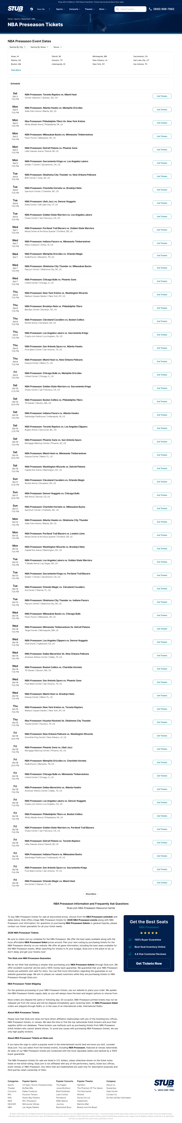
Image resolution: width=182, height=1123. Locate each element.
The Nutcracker (84, 1091)
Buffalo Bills (27, 1088)
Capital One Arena (33, 470)
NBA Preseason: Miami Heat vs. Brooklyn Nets (49, 694)
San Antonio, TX (140, 64)
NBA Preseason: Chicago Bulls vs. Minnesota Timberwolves (57, 774)
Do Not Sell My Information (118, 1097)
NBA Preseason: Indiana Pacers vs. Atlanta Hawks (52, 413)
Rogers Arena (31, 430)
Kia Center (30, 590)
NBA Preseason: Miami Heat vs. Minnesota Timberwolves (55, 453)
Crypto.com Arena (33, 336)
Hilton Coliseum (32, 245)
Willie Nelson (62, 1101)
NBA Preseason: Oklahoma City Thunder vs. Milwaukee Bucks (58, 266)
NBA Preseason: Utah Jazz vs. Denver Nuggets (50, 201)
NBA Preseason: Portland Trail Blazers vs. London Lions (55, 533)
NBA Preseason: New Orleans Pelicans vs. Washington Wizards (59, 734)
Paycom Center (32, 269)
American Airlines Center (36, 657)
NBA (33, 19)
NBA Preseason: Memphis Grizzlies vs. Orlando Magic (54, 254)
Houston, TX (57, 60)
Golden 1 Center (32, 164)
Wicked (80, 1094)
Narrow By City (16, 47)
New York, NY (99, 64)
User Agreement (79, 1114)
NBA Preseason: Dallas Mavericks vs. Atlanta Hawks (53, 787)
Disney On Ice (83, 1097)
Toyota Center (31, 724)
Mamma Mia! (83, 1104)
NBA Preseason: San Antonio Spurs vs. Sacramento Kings (56, 867)
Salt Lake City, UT (141, 60)
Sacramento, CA (140, 56)
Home (10, 19)
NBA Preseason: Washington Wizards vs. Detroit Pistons (55, 466)
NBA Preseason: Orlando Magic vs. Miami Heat (50, 881)
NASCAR (12, 1104)
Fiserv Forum (31, 138)
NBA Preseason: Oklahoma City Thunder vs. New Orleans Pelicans (60, 174)
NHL (10, 1097)
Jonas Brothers (63, 1088)
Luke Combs (62, 1094)
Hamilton (81, 1085)
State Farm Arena (33, 111)
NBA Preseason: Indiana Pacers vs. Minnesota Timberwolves (57, 241)
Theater (89, 9)
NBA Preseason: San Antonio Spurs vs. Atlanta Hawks (53, 346)
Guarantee (111, 1088)
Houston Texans (30, 1094)
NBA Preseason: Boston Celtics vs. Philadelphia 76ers (53, 400)
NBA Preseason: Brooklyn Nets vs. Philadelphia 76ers (53, 306)
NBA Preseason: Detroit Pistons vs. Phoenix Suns (51, 148)
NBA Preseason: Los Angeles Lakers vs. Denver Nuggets (55, 801)
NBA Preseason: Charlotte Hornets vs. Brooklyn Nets (53, 188)
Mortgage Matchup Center (37, 443)
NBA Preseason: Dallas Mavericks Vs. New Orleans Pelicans (57, 653)
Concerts (73, 9)
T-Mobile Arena (32, 563)
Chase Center (31, 218)
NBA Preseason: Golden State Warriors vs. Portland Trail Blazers (59, 827)
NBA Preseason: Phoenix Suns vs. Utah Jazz (48, 747)
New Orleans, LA (100, 60)
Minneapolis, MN (100, 56)
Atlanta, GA (16, 60)
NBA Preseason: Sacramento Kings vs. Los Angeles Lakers (56, 161)
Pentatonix (61, 1097)
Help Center (112, 1091)
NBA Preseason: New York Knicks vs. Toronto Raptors (54, 707)
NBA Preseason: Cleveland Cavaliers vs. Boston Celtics (54, 319)
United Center (31, 283)
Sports (59, 9)
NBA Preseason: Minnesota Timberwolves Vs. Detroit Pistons (57, 627)
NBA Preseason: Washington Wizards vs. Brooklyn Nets (55, 547)
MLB (10, 1101)
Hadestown (82, 1101)
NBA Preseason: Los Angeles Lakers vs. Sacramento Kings (56, 333)
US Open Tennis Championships (37, 1085)
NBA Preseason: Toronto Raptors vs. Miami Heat (51, 94)
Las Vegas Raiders (30, 1107)
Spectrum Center (33, 191)
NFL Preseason (29, 1101)
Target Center (31, 630)
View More (16, 70)
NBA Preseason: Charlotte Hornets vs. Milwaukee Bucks (55, 507)
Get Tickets (162, 96)
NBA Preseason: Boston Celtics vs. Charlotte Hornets (53, 667)
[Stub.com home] (164, 1083)
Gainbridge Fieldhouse (35, 416)
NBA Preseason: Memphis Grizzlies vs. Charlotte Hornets (55, 760)
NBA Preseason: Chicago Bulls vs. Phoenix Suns (50, 279)
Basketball (26, 19)
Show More (91, 894)
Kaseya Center (32, 363)
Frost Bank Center (33, 349)
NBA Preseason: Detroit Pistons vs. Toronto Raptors (52, 841)
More (101, 9)
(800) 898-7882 (166, 1090)
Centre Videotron (33, 97)
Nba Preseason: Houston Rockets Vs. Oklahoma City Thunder (58, 720)
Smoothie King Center (35, 737)
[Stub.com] (15, 9)
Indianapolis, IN (58, 64)
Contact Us (111, 1094)
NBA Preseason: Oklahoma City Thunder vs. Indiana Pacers (57, 600)
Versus (56, 47)
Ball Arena (29, 496)
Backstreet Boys (63, 1107)
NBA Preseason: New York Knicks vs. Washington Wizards (56, 293)
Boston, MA (16, 64)
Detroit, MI (56, 56)
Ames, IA (15, 56)
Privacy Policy (94, 1114)
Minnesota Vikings (30, 1104)
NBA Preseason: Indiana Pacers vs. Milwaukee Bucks (53, 854)
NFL (9, 1094)
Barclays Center (32, 309)
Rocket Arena (31, 323)
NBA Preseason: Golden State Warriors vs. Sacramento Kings (58, 386)
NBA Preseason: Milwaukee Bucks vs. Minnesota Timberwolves (59, 134)
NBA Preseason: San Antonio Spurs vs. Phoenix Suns (53, 680)
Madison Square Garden (36, 296)
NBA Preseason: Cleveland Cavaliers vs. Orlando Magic (55, 480)
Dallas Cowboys (29, 1091)
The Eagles (61, 1085)
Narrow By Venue (38, 47)
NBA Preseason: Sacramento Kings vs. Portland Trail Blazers (57, 573)
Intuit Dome (30, 643)
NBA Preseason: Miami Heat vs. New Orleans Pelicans (54, 359)
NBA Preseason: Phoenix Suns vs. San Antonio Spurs (53, 440)
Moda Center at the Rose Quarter (40, 231)
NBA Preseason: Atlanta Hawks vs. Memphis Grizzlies (53, 108)
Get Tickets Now (149, 963)
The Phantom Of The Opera (89, 1088)
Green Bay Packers (31, 1097)
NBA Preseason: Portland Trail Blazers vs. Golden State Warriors (59, 228)
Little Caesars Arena (34, 151)
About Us (110, 1085)
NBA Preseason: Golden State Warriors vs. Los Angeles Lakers (58, 214)
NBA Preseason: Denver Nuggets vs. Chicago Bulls (52, 493)
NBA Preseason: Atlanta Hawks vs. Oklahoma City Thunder (56, 520)
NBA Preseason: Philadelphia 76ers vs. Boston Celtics (53, 814)
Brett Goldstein (63, 1091)
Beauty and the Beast (87, 1107)
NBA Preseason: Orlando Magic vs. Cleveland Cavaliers (55, 587)
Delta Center (31, 204)
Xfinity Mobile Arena (34, 124)
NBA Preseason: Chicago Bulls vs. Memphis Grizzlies (53, 373)
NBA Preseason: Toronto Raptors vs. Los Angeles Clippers (56, 426)
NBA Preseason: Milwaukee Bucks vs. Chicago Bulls (52, 613)
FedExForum (30, 257)
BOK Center (30, 178)
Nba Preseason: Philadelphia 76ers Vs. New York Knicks (55, 121)
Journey (60, 1104)
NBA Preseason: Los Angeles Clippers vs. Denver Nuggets (56, 640)
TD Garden (30, 403)
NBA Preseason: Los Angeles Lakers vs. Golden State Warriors (58, 560)
